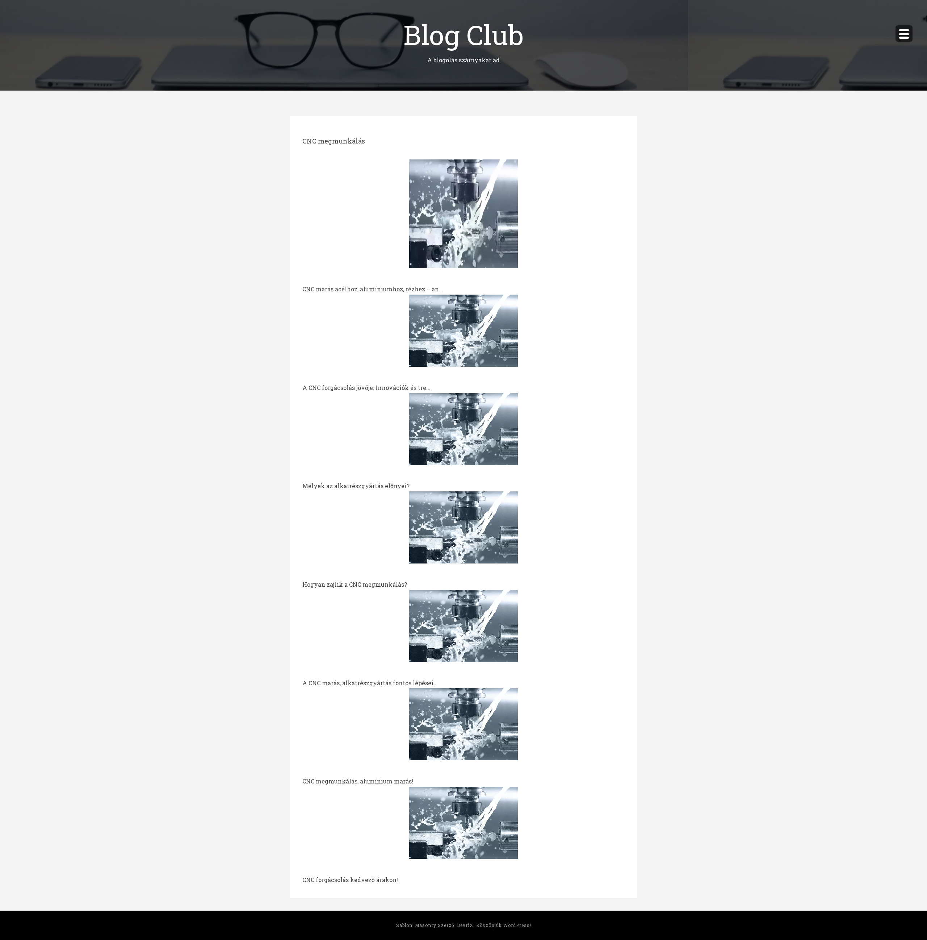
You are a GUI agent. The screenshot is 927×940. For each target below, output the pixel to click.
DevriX (465, 925)
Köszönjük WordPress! (503, 925)
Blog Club (463, 34)
